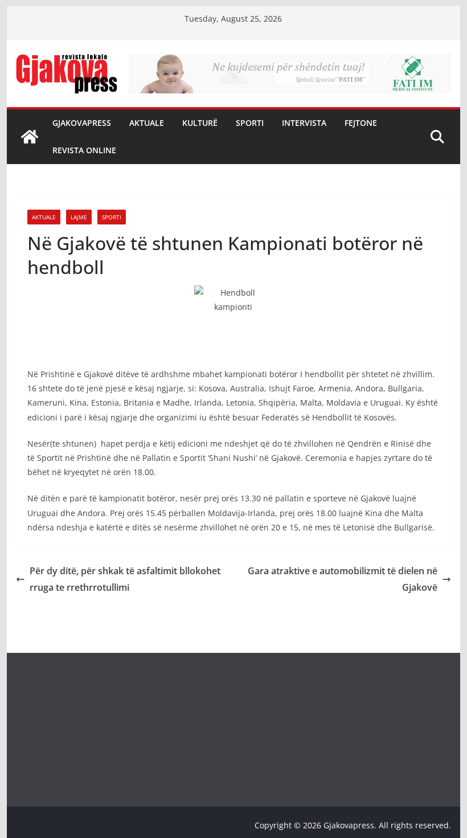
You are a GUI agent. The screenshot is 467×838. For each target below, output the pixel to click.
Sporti (250, 122)
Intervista (304, 122)
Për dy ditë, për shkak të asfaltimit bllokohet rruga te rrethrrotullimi (125, 579)
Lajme (79, 217)
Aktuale (146, 122)
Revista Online (84, 150)
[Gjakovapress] (29, 136)
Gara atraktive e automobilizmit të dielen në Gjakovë (342, 579)
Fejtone (361, 122)
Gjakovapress (81, 122)
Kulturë (200, 122)
